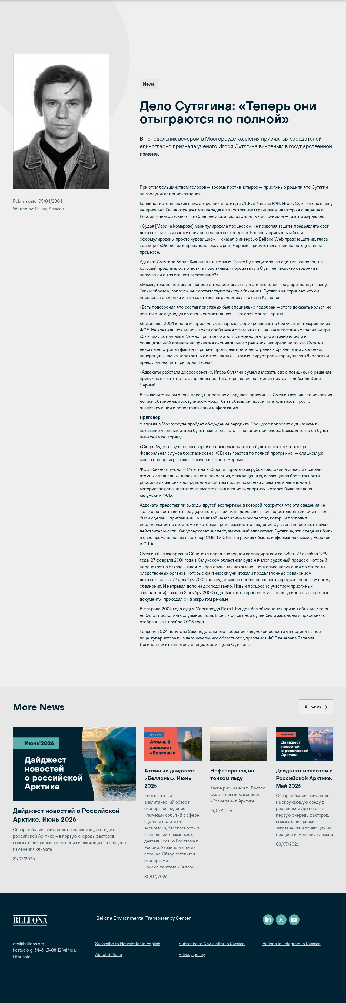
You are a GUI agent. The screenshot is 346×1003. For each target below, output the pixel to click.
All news (313, 706)
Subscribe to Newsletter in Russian (212, 943)
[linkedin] (268, 919)
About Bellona (108, 954)
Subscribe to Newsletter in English (127, 943)
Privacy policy (192, 954)
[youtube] (294, 919)
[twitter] (281, 919)
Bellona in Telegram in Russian (291, 943)
